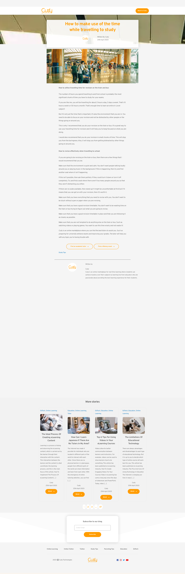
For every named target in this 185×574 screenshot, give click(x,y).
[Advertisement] (92, 3)
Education (71, 411)
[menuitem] (52, 549)
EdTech (42, 411)
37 (100, 507)
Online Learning (51, 411)
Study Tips (62, 253)
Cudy (61, 231)
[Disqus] (92, 314)
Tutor (69, 414)
